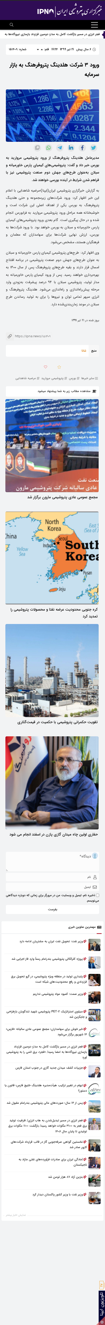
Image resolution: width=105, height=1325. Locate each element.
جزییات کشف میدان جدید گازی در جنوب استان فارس (49, 1068)
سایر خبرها (87, 378)
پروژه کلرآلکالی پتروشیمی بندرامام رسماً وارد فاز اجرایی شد (47, 959)
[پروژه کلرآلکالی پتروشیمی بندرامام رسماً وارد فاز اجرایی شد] (94, 962)
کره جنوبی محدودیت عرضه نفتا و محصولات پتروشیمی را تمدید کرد (54, 613)
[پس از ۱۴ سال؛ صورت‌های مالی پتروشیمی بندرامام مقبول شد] (94, 1106)
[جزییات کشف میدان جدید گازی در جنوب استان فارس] (94, 1071)
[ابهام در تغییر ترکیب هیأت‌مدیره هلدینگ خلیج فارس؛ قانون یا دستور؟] (94, 1089)
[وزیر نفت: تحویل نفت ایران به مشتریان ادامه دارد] (94, 945)
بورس (72, 378)
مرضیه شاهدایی (25, 378)
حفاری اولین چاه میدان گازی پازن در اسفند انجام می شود (54, 834)
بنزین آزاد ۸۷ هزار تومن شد (65, 1177)
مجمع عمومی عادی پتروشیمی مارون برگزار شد (62, 497)
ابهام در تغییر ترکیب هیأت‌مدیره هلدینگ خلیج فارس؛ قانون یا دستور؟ (46, 1088)
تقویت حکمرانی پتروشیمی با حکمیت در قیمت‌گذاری (57, 722)
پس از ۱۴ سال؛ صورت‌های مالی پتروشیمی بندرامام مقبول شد (45, 1103)
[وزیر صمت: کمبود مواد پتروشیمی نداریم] (94, 997)
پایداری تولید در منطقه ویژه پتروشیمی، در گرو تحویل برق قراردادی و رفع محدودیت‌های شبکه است (49, 979)
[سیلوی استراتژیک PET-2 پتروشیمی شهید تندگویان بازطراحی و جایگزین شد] (94, 1015)
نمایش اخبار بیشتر (16, 1215)
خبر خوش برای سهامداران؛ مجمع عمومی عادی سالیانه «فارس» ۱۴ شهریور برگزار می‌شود (46, 1032)
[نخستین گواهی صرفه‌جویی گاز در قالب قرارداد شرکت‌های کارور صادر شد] (94, 1145)
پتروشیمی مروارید (52, 378)
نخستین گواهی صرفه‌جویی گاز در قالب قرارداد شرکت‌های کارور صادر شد (49, 1145)
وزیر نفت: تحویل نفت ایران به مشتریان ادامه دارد (51, 941)
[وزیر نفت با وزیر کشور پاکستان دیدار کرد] (94, 1198)
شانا (84, 350)
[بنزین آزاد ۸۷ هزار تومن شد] (94, 1180)
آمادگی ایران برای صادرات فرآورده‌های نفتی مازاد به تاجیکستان (53, 1162)
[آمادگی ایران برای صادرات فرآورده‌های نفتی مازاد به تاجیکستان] (94, 1163)
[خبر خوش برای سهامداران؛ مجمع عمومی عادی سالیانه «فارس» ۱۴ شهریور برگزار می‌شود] (94, 1033)
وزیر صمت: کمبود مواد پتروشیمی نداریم (58, 994)
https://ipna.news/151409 (28, 336)
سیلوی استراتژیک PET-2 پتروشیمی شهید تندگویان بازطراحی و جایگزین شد (46, 1014)
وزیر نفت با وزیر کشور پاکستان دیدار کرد (57, 1194)
